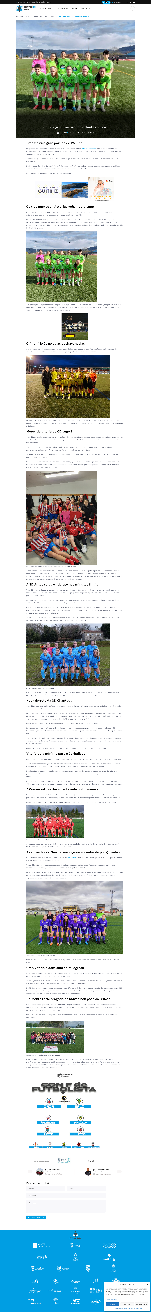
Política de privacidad (129, 1308)
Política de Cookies (118, 1308)
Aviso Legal (139, 1308)
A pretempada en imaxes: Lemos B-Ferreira (30, 2)
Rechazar (127, 1304)
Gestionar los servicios (112, 1299)
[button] (147, 1284)
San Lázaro (71, 858)
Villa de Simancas (89, 149)
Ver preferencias (141, 1304)
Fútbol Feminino (62, 8)
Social (74, 8)
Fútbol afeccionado (45, 8)
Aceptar (112, 1304)
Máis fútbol (84, 8)
